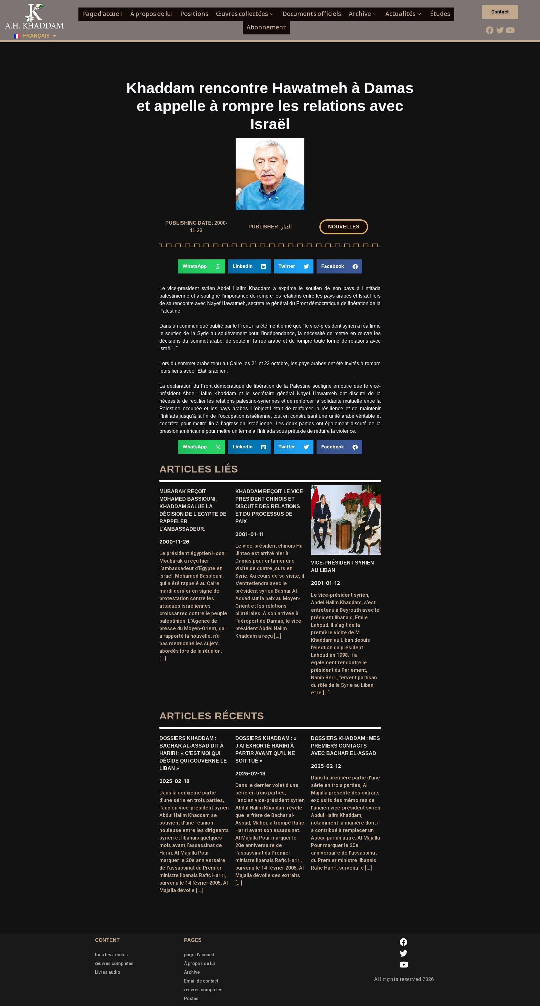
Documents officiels (311, 14)
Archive (360, 14)
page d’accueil (199, 954)
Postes (191, 998)
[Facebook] (489, 30)
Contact (500, 12)
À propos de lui (151, 14)
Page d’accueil (102, 14)
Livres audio (107, 972)
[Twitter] (500, 30)
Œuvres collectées (242, 14)
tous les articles (111, 954)
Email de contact (201, 980)
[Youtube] (510, 30)
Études (440, 14)
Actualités (400, 14)
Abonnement (266, 27)
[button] (343, 226)
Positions (194, 14)
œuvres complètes (114, 963)
